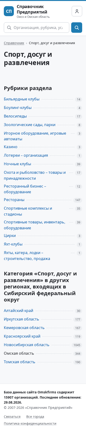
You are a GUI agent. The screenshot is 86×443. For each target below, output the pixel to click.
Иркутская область (21, 319)
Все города (35, 416)
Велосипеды (15, 116)
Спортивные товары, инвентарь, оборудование (34, 225)
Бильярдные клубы (21, 99)
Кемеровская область (24, 327)
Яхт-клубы (13, 244)
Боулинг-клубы (18, 107)
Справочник (14, 43)
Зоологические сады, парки (29, 124)
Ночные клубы (17, 163)
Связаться (12, 416)
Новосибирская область (26, 344)
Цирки (10, 235)
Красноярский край (22, 336)
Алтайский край (18, 310)
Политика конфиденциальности (30, 423)
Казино (10, 146)
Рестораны (14, 199)
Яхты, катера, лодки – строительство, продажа (27, 255)
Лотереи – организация (26, 155)
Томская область (19, 361)
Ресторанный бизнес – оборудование (25, 189)
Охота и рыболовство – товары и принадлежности (35, 175)
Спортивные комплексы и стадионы (28, 211)
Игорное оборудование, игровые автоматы (35, 136)
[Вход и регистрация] (77, 11)
